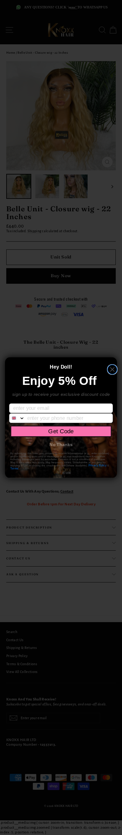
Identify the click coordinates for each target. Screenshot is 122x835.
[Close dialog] (112, 369)
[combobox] (16, 418)
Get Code (61, 431)
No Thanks (60, 444)
